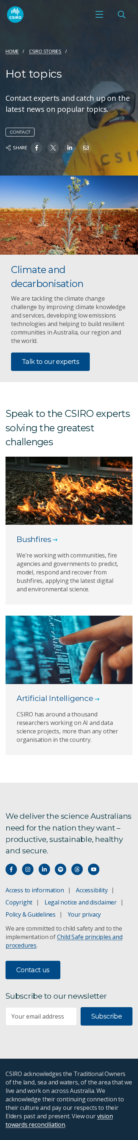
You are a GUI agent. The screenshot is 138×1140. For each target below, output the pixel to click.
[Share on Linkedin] (69, 147)
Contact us (33, 970)
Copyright (19, 902)
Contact (20, 132)
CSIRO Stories (45, 51)
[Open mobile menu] (99, 14)
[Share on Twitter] (53, 147)
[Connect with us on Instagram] (27, 869)
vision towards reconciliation (59, 1120)
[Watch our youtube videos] (93, 869)
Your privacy (84, 914)
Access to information (35, 890)
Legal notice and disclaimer (81, 902)
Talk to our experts (50, 362)
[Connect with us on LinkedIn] (44, 869)
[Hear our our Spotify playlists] (60, 869)
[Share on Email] (86, 147)
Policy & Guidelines (31, 914)
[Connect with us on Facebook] (11, 869)
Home (12, 51)
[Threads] (77, 869)
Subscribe (106, 1016)
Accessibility (91, 890)
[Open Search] (121, 14)
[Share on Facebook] (36, 147)
